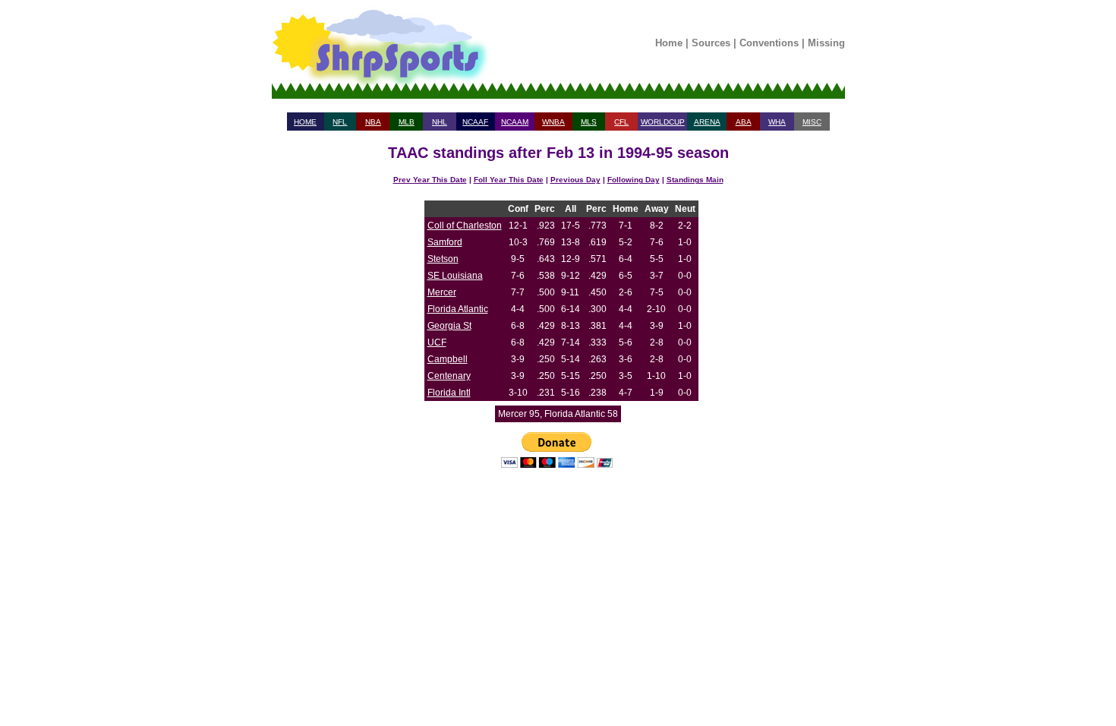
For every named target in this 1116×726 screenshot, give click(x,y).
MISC (811, 122)
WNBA (553, 122)
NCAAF (475, 122)
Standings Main (695, 179)
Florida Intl (449, 392)
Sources (711, 43)
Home (669, 43)
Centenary (449, 376)
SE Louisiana (455, 275)
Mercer (441, 292)
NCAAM (514, 122)
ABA (744, 122)
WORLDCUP (663, 122)
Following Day (633, 179)
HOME (305, 122)
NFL (340, 122)
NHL (439, 122)
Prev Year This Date (430, 179)
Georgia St (449, 325)
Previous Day (575, 179)
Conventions (769, 43)
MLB (407, 122)
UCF (436, 342)
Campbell (447, 359)
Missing (826, 43)
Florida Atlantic (457, 309)
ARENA (707, 122)
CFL (621, 122)
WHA (777, 122)
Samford (444, 242)
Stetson (443, 259)
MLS (589, 122)
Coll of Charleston (464, 225)
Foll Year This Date (509, 179)
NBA (373, 122)
